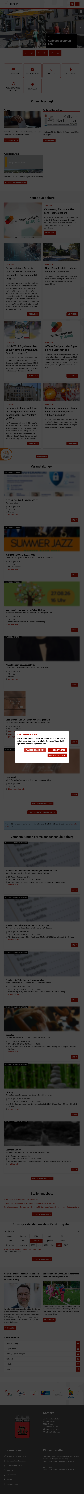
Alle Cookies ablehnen (35, 750)
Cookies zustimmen (57, 755)
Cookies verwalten (57, 750)
